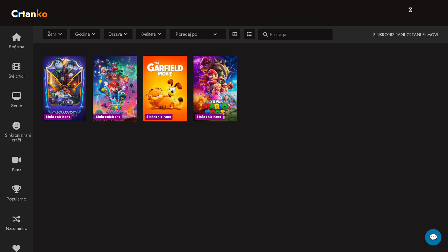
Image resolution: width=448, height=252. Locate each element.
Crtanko (32, 12)
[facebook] (410, 10)
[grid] (234, 34)
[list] (249, 34)
